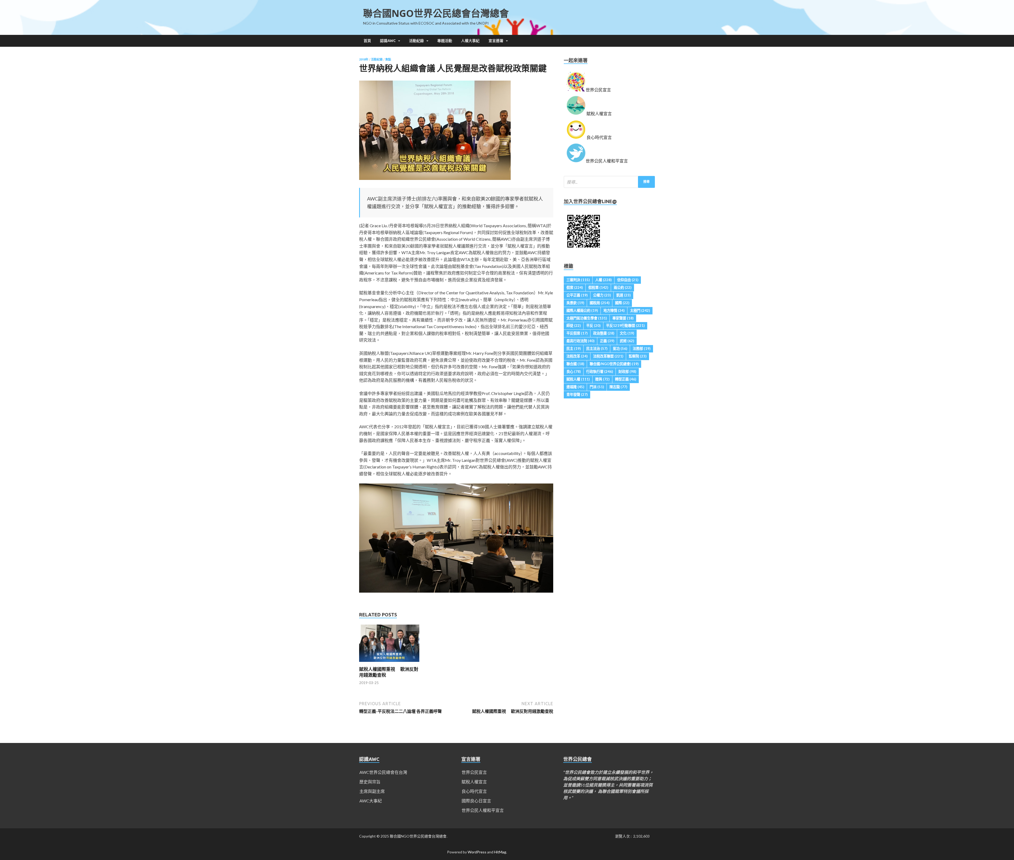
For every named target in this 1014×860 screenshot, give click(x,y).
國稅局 (599, 303)
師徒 (573, 325)
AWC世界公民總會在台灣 (383, 772)
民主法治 (596, 348)
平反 (593, 325)
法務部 (641, 348)
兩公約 (622, 287)
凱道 (623, 295)
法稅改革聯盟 (608, 356)
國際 (622, 303)
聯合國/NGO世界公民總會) (614, 364)
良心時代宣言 (474, 791)
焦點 (388, 59)
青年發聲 (577, 394)
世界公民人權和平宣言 (483, 810)
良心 (573, 371)
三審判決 (578, 280)
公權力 (602, 295)
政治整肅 (603, 333)
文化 (627, 333)
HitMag (500, 852)
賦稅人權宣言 (474, 781)
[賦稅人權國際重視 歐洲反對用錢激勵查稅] (389, 663)
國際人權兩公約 (582, 310)
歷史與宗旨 (370, 781)
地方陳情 (614, 310)
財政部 (627, 371)
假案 (574, 287)
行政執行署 (599, 371)
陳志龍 (618, 387)
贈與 (602, 379)
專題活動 (444, 41)
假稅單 (598, 287)
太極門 (640, 310)
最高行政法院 (580, 341)
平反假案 (577, 333)
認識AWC (388, 41)
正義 (607, 341)
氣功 (620, 348)
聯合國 (575, 364)
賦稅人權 (578, 379)
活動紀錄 (416, 41)
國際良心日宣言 (476, 800)
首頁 (367, 41)
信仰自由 (627, 280)
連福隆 (575, 387)
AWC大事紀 (370, 800)
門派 (597, 387)
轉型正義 (625, 379)
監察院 (637, 356)
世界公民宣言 (474, 772)
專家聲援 (622, 318)
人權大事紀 (470, 41)
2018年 (363, 59)
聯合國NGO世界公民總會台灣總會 (436, 13)
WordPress (477, 852)
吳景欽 (575, 303)
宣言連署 (496, 41)
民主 (573, 348)
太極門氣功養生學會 (586, 318)
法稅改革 (577, 356)
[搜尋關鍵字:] (609, 182)
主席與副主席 (372, 791)
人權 (603, 280)
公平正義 (577, 295)
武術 (627, 341)
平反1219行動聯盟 (625, 325)
